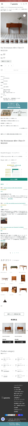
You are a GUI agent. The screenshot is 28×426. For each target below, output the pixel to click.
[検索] (21, 4)
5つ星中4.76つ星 (17, 165)
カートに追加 (8, 342)
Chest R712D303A (18, 336)
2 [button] (12, 252)
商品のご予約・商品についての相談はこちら (9, 118)
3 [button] (14, 252)
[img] (3, 189)
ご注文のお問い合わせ (19, 391)
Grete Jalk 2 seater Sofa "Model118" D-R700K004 (14, 227)
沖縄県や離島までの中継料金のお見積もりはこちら (10, 120)
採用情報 (16, 411)
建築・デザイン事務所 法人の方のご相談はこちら (10, 125)
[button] (8, 169)
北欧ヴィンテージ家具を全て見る (14, 314)
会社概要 (16, 407)
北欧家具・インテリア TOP (5, 7)
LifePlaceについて (18, 409)
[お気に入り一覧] (26, 4)
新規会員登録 (17, 387)
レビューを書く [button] (14, 179)
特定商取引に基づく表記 (19, 403)
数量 (1, 65)
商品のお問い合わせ (18, 393)
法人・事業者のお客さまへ (19, 405)
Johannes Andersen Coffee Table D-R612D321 (13, 187)
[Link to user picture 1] (4, 220)
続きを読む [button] (10, 198)
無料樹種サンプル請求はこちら (6, 123)
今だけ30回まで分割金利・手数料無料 (14, 0)
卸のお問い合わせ (18, 395)
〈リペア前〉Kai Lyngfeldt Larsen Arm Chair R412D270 (14, 203)
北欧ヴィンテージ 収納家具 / (20, 9)
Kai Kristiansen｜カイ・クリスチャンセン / (8, 9)
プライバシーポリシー (19, 401)
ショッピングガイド (18, 385)
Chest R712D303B (6, 336)
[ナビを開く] (2, 4)
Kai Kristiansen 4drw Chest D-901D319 (16, 7)
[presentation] (1, 330)
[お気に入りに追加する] (2, 70)
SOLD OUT (16, 70)
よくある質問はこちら (23, 128)
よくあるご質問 (17, 389)
